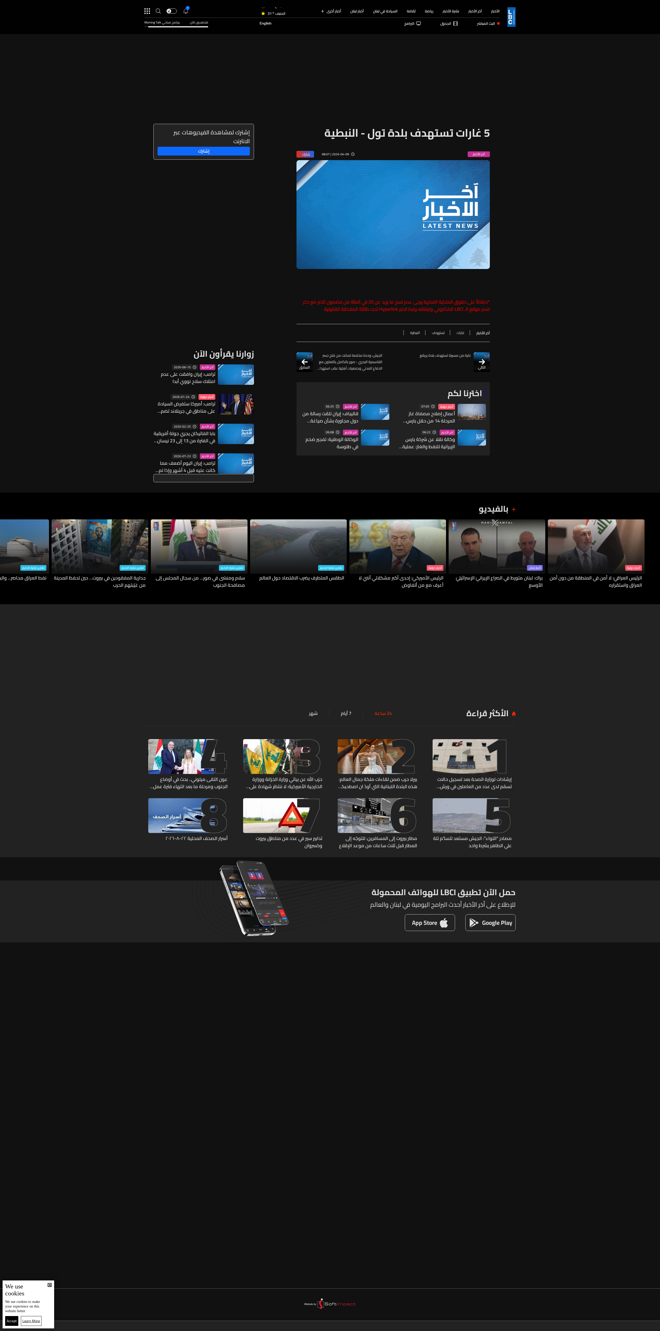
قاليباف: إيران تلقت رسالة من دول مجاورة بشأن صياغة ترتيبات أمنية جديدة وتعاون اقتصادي (330, 417)
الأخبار (495, 11)
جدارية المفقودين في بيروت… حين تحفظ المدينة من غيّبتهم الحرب (100, 581)
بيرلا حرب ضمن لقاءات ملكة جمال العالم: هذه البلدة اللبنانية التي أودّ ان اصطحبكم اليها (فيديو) (378, 783)
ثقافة (411, 11)
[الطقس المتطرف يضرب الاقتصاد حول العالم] (298, 554)
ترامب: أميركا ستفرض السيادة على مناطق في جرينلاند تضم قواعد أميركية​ (186, 407)
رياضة (429, 11)
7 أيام (346, 713)
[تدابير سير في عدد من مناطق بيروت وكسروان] (283, 823)
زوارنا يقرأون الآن (224, 353)
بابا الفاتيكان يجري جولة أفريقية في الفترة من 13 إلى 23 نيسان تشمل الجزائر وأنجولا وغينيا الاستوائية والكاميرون (184, 437)
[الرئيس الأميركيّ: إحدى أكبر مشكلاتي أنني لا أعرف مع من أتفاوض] (397, 554)
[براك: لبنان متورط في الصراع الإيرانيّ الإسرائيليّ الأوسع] (497, 554)
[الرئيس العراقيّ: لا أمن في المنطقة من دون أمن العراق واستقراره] (596, 554)
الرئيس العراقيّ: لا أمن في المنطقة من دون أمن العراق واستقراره (596, 581)
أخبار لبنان (357, 11)
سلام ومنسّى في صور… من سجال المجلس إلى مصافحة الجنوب (200, 581)
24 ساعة (383, 713)
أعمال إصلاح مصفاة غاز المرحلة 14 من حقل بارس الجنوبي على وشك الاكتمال (428, 417)
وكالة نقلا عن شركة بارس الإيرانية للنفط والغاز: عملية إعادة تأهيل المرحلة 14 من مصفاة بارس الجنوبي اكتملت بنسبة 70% (426, 443)
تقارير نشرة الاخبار (331, 568)
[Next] (6, 554)
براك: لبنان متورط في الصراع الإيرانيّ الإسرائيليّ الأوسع (499, 581)
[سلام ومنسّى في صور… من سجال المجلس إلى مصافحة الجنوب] (199, 554)
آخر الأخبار (475, 11)
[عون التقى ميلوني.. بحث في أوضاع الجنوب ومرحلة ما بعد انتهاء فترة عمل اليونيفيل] (188, 764)
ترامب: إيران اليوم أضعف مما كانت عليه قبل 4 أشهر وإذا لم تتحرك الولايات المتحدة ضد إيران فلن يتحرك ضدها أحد (185, 467)
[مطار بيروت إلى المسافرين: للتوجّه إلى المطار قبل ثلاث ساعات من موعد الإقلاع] (377, 823)
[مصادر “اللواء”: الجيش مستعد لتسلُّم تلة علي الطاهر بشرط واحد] (472, 823)
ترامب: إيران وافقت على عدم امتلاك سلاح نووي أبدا (188, 378)
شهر (313, 713)
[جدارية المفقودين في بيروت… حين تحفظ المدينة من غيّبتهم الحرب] (100, 554)
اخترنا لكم (465, 393)
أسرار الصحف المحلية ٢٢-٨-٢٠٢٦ (197, 839)
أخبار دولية (446, 406)
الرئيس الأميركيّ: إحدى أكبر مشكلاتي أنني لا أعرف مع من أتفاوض (401, 581)
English (265, 23)
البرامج (409, 23)
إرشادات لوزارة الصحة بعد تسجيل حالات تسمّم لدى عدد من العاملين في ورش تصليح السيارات (474, 783)
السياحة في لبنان (385, 11)
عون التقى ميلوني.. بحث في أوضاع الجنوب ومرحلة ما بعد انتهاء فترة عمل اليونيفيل (190, 783)
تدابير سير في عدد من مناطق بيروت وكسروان (289, 842)
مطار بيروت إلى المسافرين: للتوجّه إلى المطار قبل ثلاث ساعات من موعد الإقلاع (378, 842)
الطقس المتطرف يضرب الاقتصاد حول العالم (301, 578)
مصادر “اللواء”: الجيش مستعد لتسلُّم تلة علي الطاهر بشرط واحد (472, 842)
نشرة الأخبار (451, 11)
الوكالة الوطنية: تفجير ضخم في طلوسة (332, 443)
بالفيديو (493, 508)
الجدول (445, 23)
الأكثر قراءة (487, 713)
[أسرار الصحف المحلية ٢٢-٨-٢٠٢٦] (188, 823)
